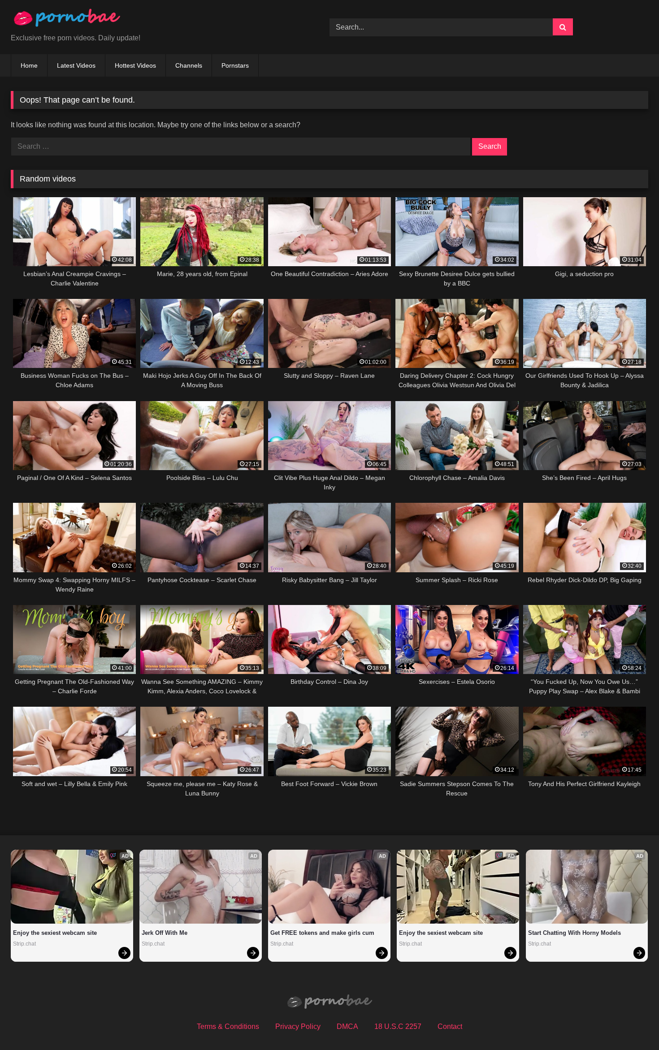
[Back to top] (631, 1023)
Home (29, 65)
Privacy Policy (298, 1026)
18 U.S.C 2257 (397, 1026)
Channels (188, 65)
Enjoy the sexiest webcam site (55, 932)
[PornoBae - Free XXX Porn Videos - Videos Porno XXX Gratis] (67, 20)
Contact (450, 1026)
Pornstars (235, 65)
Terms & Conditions (228, 1026)
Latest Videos (76, 65)
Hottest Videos (135, 65)
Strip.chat (24, 944)
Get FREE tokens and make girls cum (322, 932)
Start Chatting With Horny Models (574, 932)
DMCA (347, 1026)
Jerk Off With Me (164, 932)
